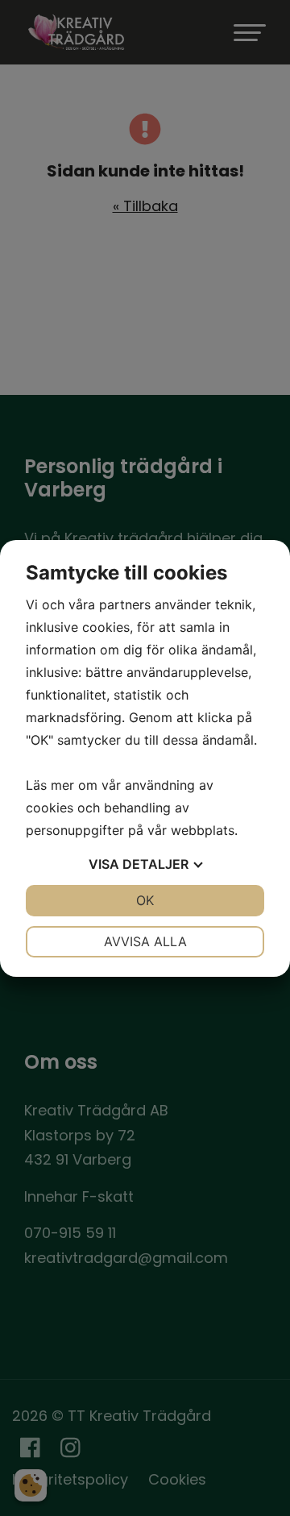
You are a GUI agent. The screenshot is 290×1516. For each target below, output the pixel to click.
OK (145, 900)
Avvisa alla (145, 941)
